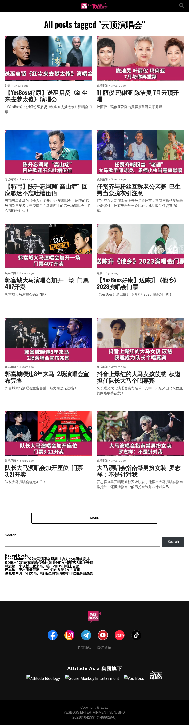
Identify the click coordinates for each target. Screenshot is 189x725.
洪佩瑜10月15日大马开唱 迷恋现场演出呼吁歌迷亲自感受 (49, 573)
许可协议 (85, 647)
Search (10, 535)
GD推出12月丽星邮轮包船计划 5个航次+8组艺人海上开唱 (49, 563)
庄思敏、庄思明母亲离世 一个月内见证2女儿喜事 (42, 570)
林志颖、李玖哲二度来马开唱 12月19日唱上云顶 (42, 566)
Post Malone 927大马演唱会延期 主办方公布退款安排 (47, 559)
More (94, 518)
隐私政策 (104, 647)
